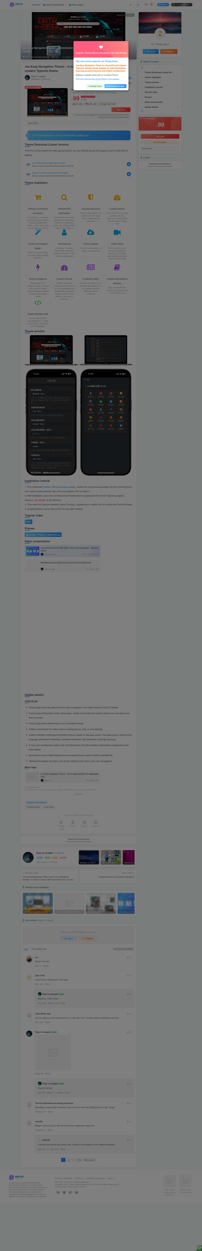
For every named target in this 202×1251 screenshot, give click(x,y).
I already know (95, 86)
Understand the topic (115, 86)
